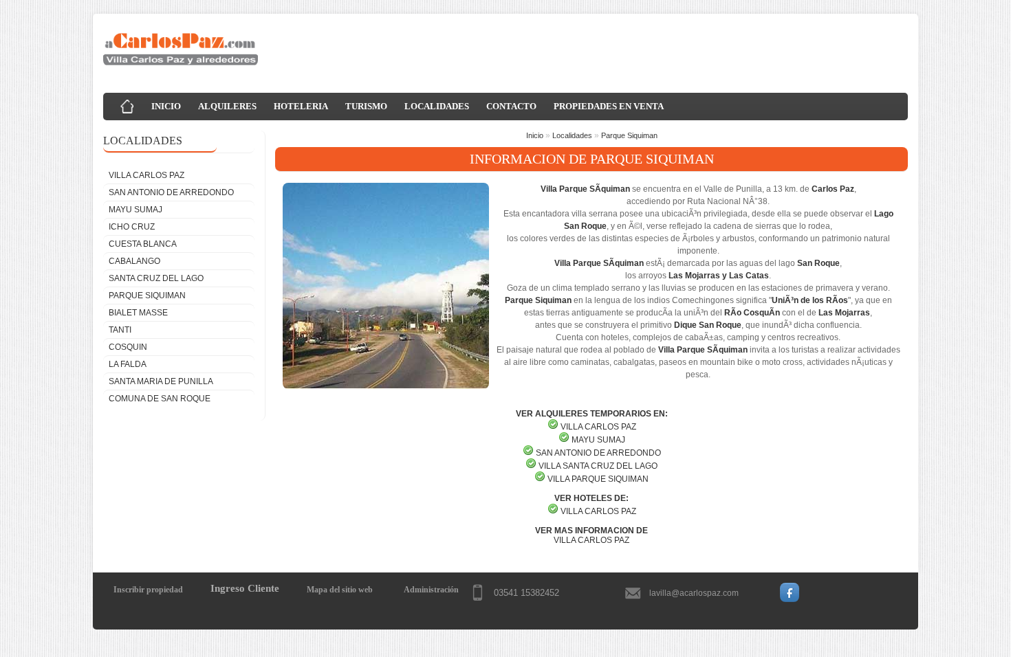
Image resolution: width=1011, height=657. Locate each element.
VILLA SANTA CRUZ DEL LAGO (598, 466)
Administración (431, 589)
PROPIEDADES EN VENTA (609, 106)
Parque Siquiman (147, 295)
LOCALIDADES (436, 106)
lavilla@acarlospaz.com (694, 593)
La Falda (127, 364)
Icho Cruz (132, 227)
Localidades (572, 135)
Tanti (120, 330)
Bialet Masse (138, 313)
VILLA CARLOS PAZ (598, 511)
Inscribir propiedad (148, 589)
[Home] (127, 106)
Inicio (534, 135)
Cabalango (134, 261)
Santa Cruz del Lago (156, 278)
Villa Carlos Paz (146, 175)
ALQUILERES (227, 106)
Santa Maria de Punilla (161, 381)
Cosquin (128, 347)
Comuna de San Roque (159, 398)
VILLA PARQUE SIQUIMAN (598, 479)
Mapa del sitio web (340, 589)
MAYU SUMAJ (598, 440)
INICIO (166, 106)
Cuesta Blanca (143, 244)
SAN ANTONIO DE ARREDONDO (598, 453)
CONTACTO (511, 106)
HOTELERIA (301, 106)
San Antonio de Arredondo (171, 192)
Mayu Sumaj (135, 209)
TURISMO (366, 106)
